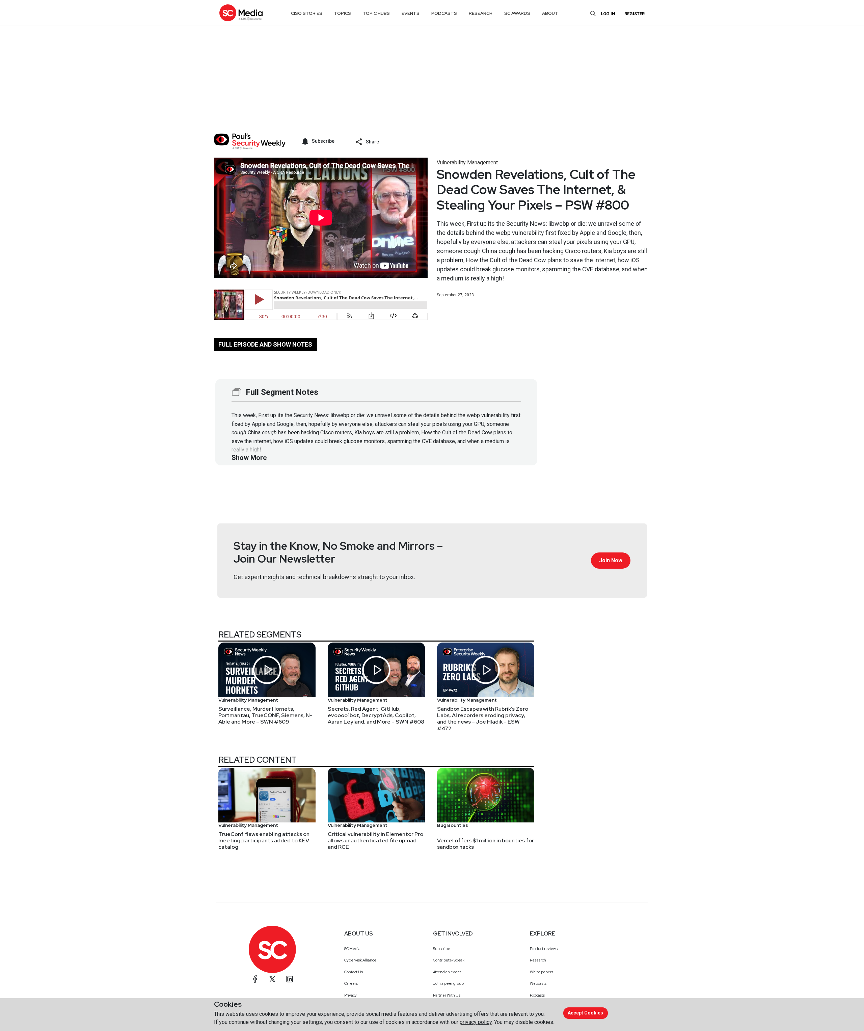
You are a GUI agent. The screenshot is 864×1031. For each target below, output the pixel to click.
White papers (541, 972)
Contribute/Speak (448, 960)
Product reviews (544, 948)
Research (538, 960)
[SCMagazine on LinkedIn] (290, 979)
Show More (249, 458)
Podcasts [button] (444, 13)
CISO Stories (306, 13)
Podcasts (537, 995)
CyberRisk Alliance (360, 960)
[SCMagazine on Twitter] (272, 979)
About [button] (550, 13)
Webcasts (538, 983)
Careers (351, 983)
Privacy (350, 995)
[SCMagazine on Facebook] (255, 979)
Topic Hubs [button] (376, 13)
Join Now (610, 560)
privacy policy (476, 1022)
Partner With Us (446, 995)
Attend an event (447, 972)
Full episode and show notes (265, 344)
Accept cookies (585, 1012)
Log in (608, 13)
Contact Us (353, 972)
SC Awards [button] (517, 13)
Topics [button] (342, 13)
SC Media (352, 948)
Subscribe (441, 948)
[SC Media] (241, 12)
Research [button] (480, 13)
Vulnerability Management (467, 162)
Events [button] (411, 13)
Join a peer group (448, 983)
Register (634, 13)
